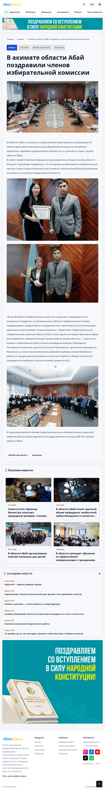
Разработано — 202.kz (92, 764)
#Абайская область (18, 455)
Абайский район (66, 742)
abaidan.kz (55, 151)
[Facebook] (91, 751)
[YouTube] (97, 751)
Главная (10, 39)
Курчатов (63, 753)
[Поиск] (84, 4)
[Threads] (85, 757)
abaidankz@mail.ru (92, 742)
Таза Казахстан (94, 12)
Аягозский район (67, 746)
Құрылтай (14, 12)
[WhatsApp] (91, 757)
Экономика (63, 12)
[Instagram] (85, 751)
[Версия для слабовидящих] (100, 4)
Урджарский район (68, 749)
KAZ (92, 4)
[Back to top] (99, 784)
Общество (46, 12)
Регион (77, 12)
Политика (30, 12)
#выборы (37, 455)
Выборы (20, 39)
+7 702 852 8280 (90, 746)
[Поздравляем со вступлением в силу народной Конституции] (52, 24)
